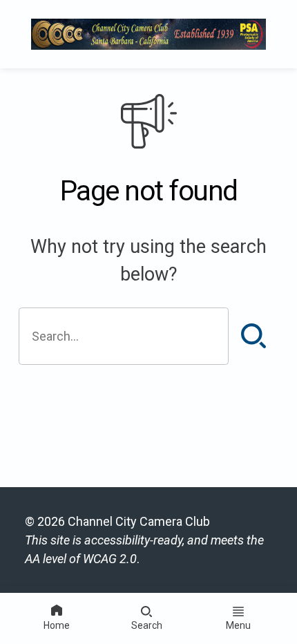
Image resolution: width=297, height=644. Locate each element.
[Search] (253, 335)
